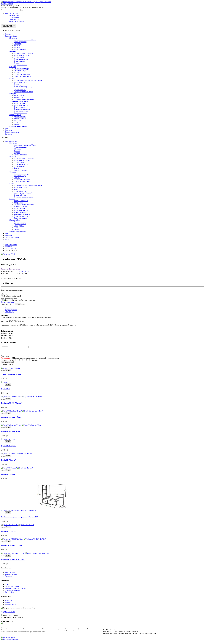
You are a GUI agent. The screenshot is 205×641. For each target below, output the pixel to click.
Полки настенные (20, 113)
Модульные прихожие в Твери (25, 40)
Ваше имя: (4, 347)
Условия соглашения (12, 590)
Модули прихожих (20, 49)
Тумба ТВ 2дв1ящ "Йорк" (11, 431)
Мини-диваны (19, 120)
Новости (8, 128)
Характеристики (11, 310)
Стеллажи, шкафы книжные (24, 99)
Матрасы (17, 72)
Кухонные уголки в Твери (23, 92)
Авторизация (14, 17)
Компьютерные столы (22, 109)
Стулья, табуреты (20, 90)
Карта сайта (9, 592)
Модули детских (20, 103)
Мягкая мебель (15, 115)
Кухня (11, 78)
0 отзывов (4, 269)
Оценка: (4, 360)
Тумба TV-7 (5, 389)
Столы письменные (21, 111)
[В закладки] (22, 304)
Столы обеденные (20, 86)
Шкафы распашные (21, 95)
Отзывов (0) (9, 312)
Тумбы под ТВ (19, 57)
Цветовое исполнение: (9, 298)
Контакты (8, 134)
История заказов (11, 574)
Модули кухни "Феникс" (23, 88)
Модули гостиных (20, 65)
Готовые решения (20, 42)
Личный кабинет (11, 14)
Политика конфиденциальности (17, 588)
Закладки (8, 576)
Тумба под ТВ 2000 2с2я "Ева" (13, 560)
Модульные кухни (20, 82)
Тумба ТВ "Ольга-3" (9, 531)
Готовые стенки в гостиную (24, 53)
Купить (17, 304)
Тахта (16, 122)
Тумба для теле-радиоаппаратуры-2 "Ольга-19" (19, 517)
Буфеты (16, 84)
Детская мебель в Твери (18, 101)
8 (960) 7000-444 (7, 4)
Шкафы (12, 94)
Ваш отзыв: (5, 356)
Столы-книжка (19, 61)
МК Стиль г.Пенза (22, 271)
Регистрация (14, 15)
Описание (8, 308)
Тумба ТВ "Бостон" (8, 460)
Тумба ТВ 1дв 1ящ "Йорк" (11, 417)
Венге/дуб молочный (28, 300)
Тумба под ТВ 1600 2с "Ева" (12, 545)
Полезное (8, 130)
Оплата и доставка (12, 132)
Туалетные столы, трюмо (23, 76)
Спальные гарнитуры (21, 69)
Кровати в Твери (20, 70)
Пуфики (17, 47)
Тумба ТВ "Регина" (8, 474)
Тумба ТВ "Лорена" (8, 446)
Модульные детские (21, 105)
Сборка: (4, 294)
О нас (7, 584)
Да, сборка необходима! (12, 296)
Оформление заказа (16, 21)
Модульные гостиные (21, 55)
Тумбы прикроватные (22, 74)
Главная (8, 34)
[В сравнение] (24, 304)
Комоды (17, 63)
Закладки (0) (13, 19)
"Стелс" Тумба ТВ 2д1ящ (11, 374)
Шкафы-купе (18, 97)
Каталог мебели (11, 36)
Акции (7, 602)
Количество (5, 304)
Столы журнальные (21, 59)
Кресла (16, 124)
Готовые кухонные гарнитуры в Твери (28, 80)
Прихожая (13, 38)
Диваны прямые (20, 117)
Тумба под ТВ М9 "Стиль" (11, 403)
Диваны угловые (20, 118)
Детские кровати (20, 107)
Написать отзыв (14, 269)
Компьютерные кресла (18, 126)
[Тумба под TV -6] (8, 254)
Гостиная (13, 51)
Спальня (12, 67)
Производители (11, 604)
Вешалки (17, 46)
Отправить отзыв (7, 362)
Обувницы (17, 44)
